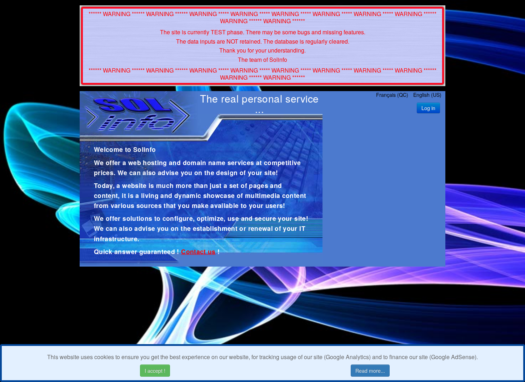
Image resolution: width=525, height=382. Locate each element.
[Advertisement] (384, 192)
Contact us (198, 251)
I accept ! (155, 370)
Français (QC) (393, 94)
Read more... (370, 370)
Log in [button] (428, 107)
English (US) (427, 94)
